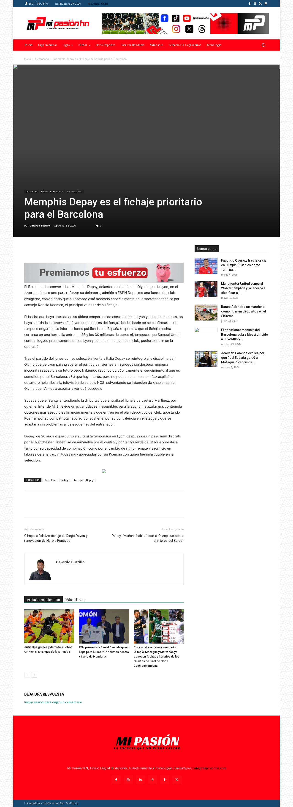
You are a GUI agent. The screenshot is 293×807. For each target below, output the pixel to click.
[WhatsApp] (60, 249)
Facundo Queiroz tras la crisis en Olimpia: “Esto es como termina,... (243, 265)
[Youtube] (266, 3)
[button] (263, 45)
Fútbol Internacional (52, 191)
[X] (260, 3)
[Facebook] (249, 3)
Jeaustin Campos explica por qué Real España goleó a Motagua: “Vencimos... (243, 357)
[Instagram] (255, 3)
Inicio (27, 59)
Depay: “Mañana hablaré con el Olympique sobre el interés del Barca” (148, 538)
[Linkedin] (140, 779)
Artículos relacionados (43, 600)
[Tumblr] (164, 779)
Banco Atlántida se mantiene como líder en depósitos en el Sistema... (243, 311)
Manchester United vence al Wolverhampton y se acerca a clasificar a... (243, 288)
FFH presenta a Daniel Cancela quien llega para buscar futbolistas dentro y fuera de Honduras (104, 652)
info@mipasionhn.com (209, 768)
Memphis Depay (84, 480)
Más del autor (75, 600)
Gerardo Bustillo (40, 225)
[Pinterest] (49, 249)
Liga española (74, 191)
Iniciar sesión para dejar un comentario (53, 702)
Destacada (42, 59)
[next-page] (34, 675)
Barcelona (50, 480)
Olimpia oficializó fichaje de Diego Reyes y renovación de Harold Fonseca (55, 538)
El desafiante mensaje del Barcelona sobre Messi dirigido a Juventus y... (244, 334)
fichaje (65, 480)
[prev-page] (27, 675)
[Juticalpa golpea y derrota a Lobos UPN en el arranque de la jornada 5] (49, 626)
